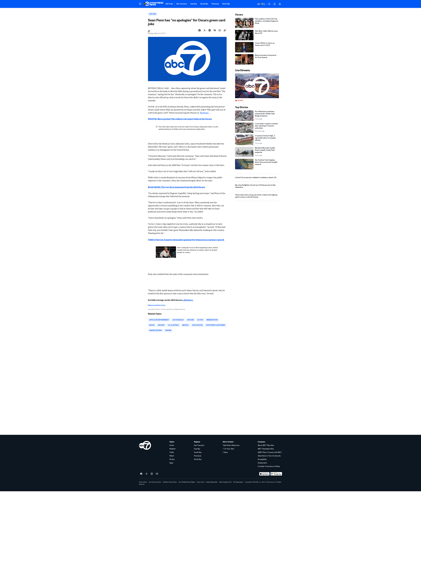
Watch (171, 456)
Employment (262, 463)
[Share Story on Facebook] (199, 30)
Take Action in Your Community (269, 456)
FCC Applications (238, 482)
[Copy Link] (225, 30)
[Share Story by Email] (220, 30)
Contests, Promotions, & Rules (269, 466)
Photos (172, 459)
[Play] (257, 85)
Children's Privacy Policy (170, 482)
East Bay (193, 4)
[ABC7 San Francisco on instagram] (152, 474)
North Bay (226, 4)
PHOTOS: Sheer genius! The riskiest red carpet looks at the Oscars (180, 118)
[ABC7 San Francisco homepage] (153, 4)
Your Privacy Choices (155, 482)
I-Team (225, 452)
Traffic (171, 452)
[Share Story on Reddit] (209, 30)
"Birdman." (204, 112)
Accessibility (262, 459)
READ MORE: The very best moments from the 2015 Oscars (176, 187)
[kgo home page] (145, 445)
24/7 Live (169, 4)
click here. (188, 299)
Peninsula (215, 4)
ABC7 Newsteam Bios (266, 449)
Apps (171, 463)
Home (171, 445)
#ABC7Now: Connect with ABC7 (270, 452)
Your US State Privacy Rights (187, 482)
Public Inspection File (225, 482)
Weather (172, 449)
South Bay (204, 4)
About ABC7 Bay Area (266, 445)
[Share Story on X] (204, 30)
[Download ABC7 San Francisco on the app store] (264, 474)
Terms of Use (200, 482)
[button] (140, 4)
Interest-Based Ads (211, 482)
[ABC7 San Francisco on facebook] (141, 474)
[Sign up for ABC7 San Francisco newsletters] (157, 474)
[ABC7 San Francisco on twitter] (146, 474)
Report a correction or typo (156, 305)
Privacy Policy (143, 482)
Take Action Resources (231, 445)
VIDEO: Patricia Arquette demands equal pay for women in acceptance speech (186, 239)
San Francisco (181, 4)
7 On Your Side (228, 449)
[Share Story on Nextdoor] (215, 30)
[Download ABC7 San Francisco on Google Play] (276, 474)
